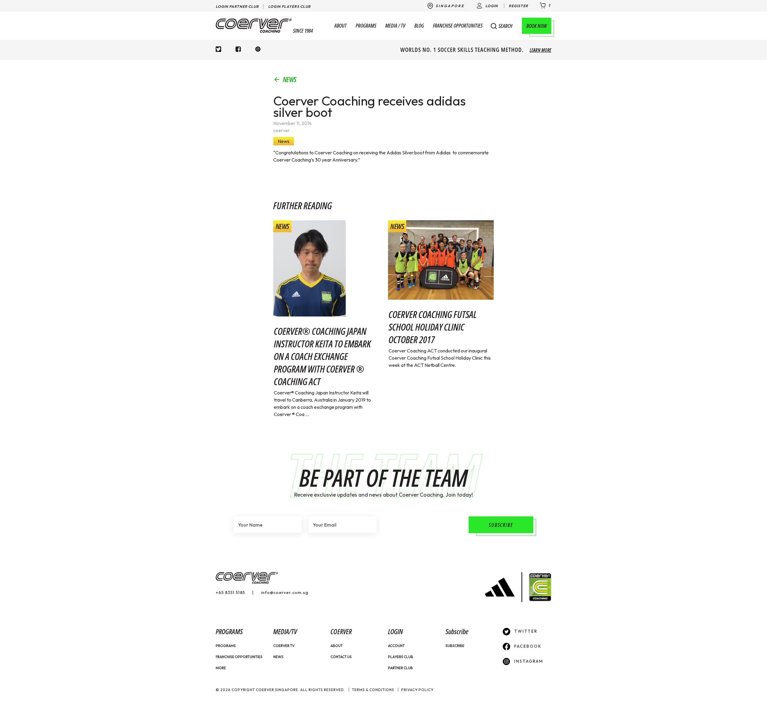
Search (505, 25)
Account (396, 645)
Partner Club (400, 668)
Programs (366, 26)
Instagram (528, 661)
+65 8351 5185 (230, 592)
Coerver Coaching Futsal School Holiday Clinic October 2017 (433, 327)
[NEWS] (309, 268)
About (340, 26)
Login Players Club (289, 6)
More (221, 668)
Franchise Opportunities (458, 26)
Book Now (536, 25)
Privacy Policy (417, 690)
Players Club (400, 657)
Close (542, 28)
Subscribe (455, 645)
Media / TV (395, 26)
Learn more (540, 50)
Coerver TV (284, 645)
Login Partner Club (237, 6)
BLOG (419, 26)
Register (518, 6)
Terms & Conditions (373, 690)
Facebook (527, 646)
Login (491, 6)
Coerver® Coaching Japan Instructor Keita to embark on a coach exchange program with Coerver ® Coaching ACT (322, 356)
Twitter (525, 631)
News (289, 79)
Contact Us (341, 657)
